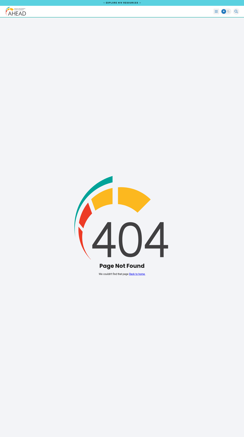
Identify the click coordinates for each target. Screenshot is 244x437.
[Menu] (216, 11)
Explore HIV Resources (122, 3)
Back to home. (137, 274)
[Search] (236, 11)
